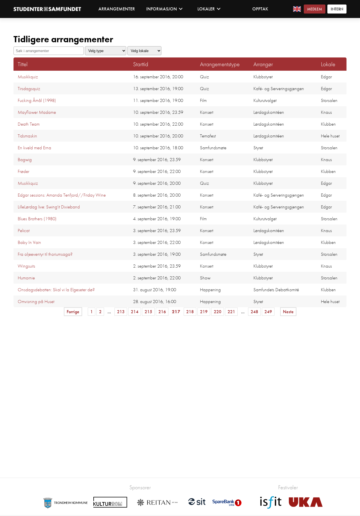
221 (231, 312)
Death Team (29, 124)
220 (217, 312)
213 (121, 312)
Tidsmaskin (27, 136)
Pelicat (24, 230)
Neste (288, 312)
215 (148, 312)
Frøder (23, 171)
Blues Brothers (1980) (37, 218)
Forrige (73, 312)
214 (134, 312)
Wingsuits (26, 266)
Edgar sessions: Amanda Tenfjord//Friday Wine (62, 195)
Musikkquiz (28, 77)
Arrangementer (116, 9)
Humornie (26, 278)
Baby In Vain (29, 242)
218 (190, 312)
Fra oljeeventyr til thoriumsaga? (45, 254)
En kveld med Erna (34, 147)
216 (162, 312)
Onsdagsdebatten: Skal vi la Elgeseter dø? (56, 289)
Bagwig (25, 159)
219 (204, 312)
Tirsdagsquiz (29, 88)
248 (254, 312)
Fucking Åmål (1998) (37, 100)
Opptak (260, 9)
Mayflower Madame (37, 112)
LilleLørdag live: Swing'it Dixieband (49, 207)
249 (268, 312)
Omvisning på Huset (36, 301)
